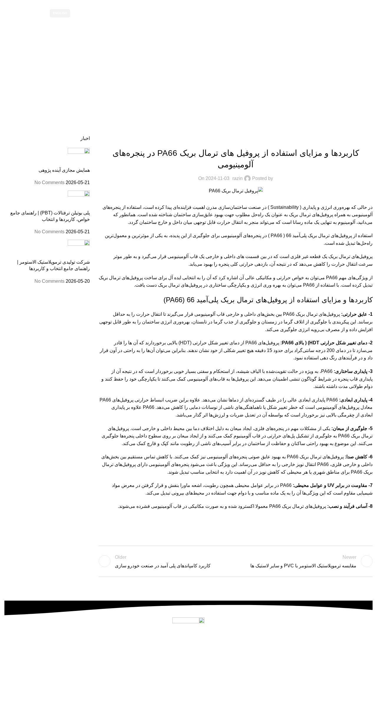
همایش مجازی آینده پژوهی (64, 170)
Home (198, 90)
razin (237, 178)
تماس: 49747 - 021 (24, 13)
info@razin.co (182, 664)
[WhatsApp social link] (79, 13)
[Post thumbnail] (79, 157)
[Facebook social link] (367, 528)
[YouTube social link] (87, 13)
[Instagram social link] (94, 13)
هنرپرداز (149, 700)
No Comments (49, 182)
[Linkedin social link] (352, 528)
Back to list (235, 561)
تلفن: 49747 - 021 (188, 649)
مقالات (179, 90)
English (60, 13)
